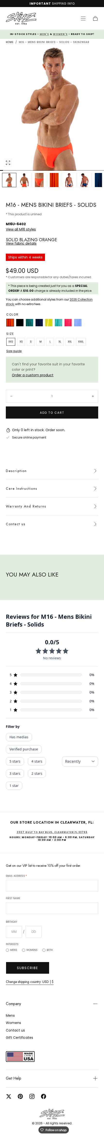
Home (10, 42)
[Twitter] (8, 1096)
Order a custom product (32, 375)
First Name (13, 898)
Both (50, 950)
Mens (13, 950)
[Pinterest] (20, 1096)
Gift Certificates (19, 1037)
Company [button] (13, 1003)
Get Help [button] (13, 1078)
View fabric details (21, 243)
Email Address (16, 876)
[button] (83, 18)
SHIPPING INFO (63, 3)
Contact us (15, 524)
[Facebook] (43, 1096)
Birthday (11, 922)
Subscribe (27, 967)
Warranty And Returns (26, 506)
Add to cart (52, 413)
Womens (31, 950)
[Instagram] (32, 1096)
